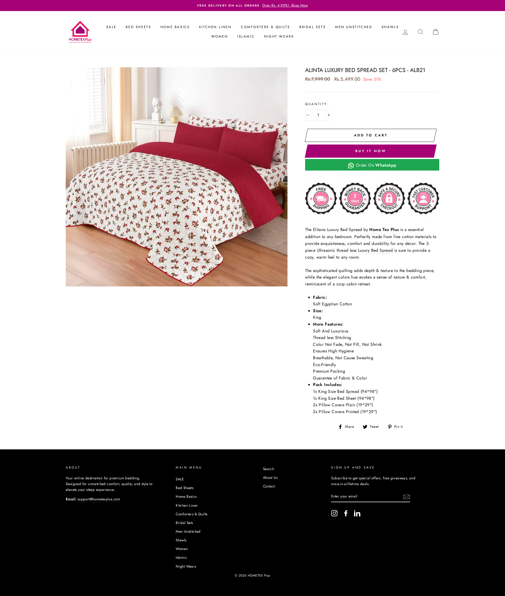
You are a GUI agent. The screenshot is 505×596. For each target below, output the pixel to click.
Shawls (390, 26)
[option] (252, 5)
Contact (269, 486)
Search (268, 468)
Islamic (246, 36)
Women (219, 36)
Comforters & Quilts (265, 26)
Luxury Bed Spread (375, 250)
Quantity (316, 104)
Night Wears (279, 36)
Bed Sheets (138, 26)
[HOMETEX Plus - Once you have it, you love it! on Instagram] (334, 513)
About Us (270, 477)
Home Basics (175, 26)
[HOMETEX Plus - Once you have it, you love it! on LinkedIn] (357, 513)
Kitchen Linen (215, 26)
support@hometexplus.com (99, 499)
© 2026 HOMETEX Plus (252, 575)
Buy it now (370, 150)
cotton (407, 237)
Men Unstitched (353, 26)
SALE (111, 26)
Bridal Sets (312, 26)
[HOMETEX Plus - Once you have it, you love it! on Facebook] (346, 513)
